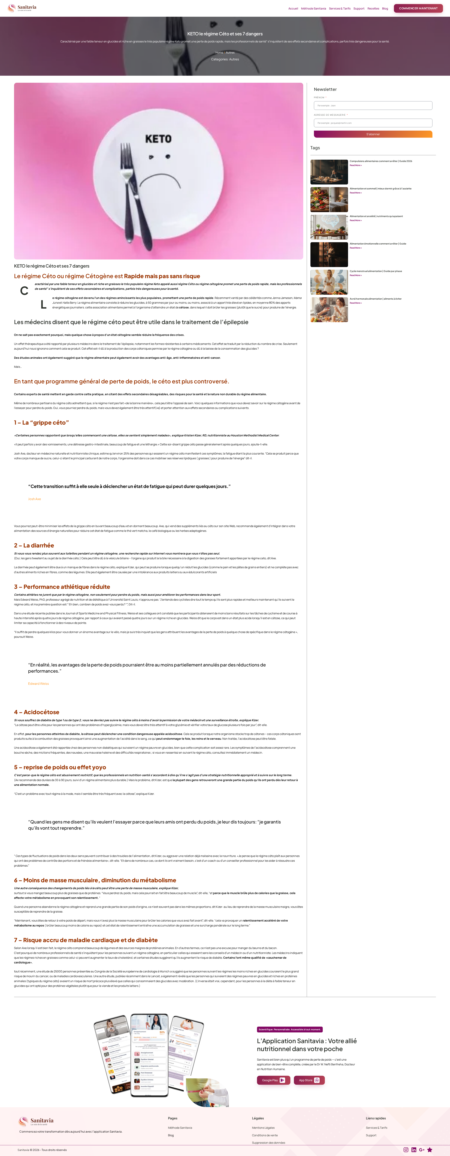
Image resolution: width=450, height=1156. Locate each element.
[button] (418, 8)
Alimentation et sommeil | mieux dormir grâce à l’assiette (381, 188)
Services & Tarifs (340, 8)
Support (359, 8)
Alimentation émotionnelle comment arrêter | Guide (378, 243)
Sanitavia (23, 1149)
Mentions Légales (263, 1128)
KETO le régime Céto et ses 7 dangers (51, 266)
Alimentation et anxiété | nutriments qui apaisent (376, 216)
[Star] (429, 1149)
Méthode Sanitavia (313, 8)
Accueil (293, 8)
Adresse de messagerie (330, 114)
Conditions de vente (265, 1135)
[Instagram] (406, 1149)
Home (219, 52)
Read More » (356, 165)
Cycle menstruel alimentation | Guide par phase (376, 271)
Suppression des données (268, 1143)
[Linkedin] (414, 1149)
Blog (385, 8)
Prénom (319, 97)
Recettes (373, 8)
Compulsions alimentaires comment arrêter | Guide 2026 (381, 161)
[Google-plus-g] (422, 1149)
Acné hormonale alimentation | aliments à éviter (376, 298)
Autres (230, 52)
